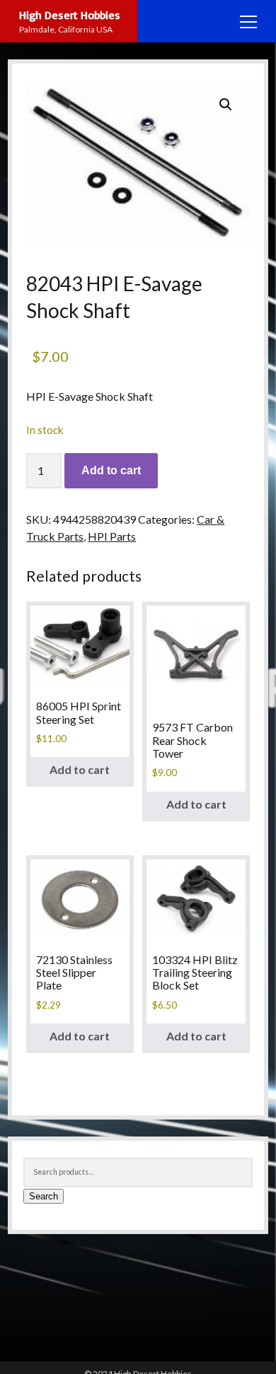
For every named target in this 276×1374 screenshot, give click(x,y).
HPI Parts (112, 536)
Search (43, 1196)
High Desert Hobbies (69, 15)
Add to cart (111, 470)
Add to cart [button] (80, 769)
